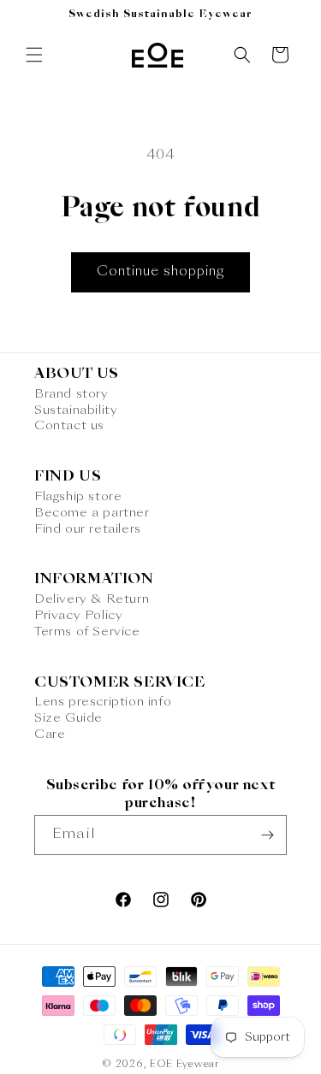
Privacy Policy (78, 616)
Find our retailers (87, 529)
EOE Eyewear (184, 1065)
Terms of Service (87, 632)
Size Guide (68, 718)
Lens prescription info (102, 702)
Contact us (69, 426)
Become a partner (92, 513)
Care (49, 735)
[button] (34, 55)
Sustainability (75, 410)
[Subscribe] (267, 835)
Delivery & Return (91, 599)
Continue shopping (160, 272)
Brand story (71, 394)
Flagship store (78, 497)
